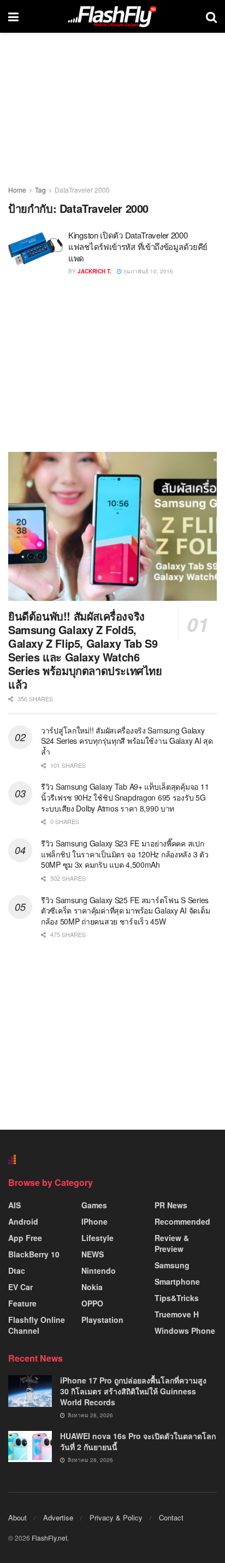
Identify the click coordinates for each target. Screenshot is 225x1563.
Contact (171, 1517)
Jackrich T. (94, 271)
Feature (22, 1303)
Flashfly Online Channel (36, 1325)
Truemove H (177, 1314)
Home (17, 189)
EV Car (20, 1286)
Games (94, 1205)
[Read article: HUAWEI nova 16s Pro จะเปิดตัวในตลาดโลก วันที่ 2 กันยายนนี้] (30, 1446)
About (17, 1517)
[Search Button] (211, 16)
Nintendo (98, 1270)
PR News (171, 1205)
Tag (40, 189)
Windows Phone (185, 1330)
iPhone (94, 1221)
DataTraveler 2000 (82, 189)
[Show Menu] (13, 16)
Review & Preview (172, 1243)
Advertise (58, 1517)
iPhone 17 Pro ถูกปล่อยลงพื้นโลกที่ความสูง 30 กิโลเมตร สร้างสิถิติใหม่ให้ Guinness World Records (133, 1391)
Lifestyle (97, 1237)
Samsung (172, 1265)
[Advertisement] (112, 363)
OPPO (92, 1303)
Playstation (102, 1319)
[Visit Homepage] (112, 16)
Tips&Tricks (177, 1297)
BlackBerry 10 (34, 1254)
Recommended (182, 1221)
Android (23, 1221)
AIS (14, 1205)
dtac (16, 1270)
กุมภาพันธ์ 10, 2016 (147, 271)
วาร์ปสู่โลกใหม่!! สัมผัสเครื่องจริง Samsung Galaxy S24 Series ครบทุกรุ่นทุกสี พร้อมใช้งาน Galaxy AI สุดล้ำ (127, 741)
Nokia (92, 1286)
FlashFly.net (49, 1537)
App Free (25, 1237)
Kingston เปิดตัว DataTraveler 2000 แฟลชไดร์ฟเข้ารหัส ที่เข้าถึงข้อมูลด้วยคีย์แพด (138, 246)
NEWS (92, 1254)
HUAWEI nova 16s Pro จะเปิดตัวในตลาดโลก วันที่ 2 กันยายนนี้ (138, 1441)
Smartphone (177, 1281)
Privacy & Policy (116, 1517)
